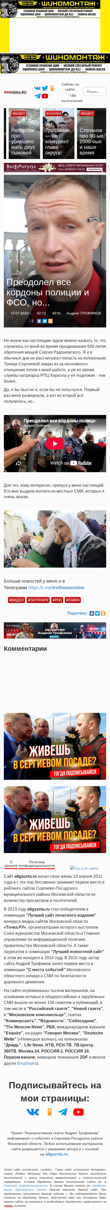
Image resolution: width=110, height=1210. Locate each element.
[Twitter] (45, 88)
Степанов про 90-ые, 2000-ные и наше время (88, 141)
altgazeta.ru (56, 1154)
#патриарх (38, 599)
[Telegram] (37, 96)
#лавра (73, 599)
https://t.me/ (56, 587)
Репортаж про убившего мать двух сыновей (19, 141)
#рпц (57, 599)
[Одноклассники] (52, 88)
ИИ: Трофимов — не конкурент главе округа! (54, 138)
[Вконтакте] (37, 87)
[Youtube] (45, 95)
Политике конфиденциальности (26, 1185)
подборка (28, 1063)
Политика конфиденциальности (37, 863)
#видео (16, 599)
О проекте (11, 863)
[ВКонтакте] (39, 321)
